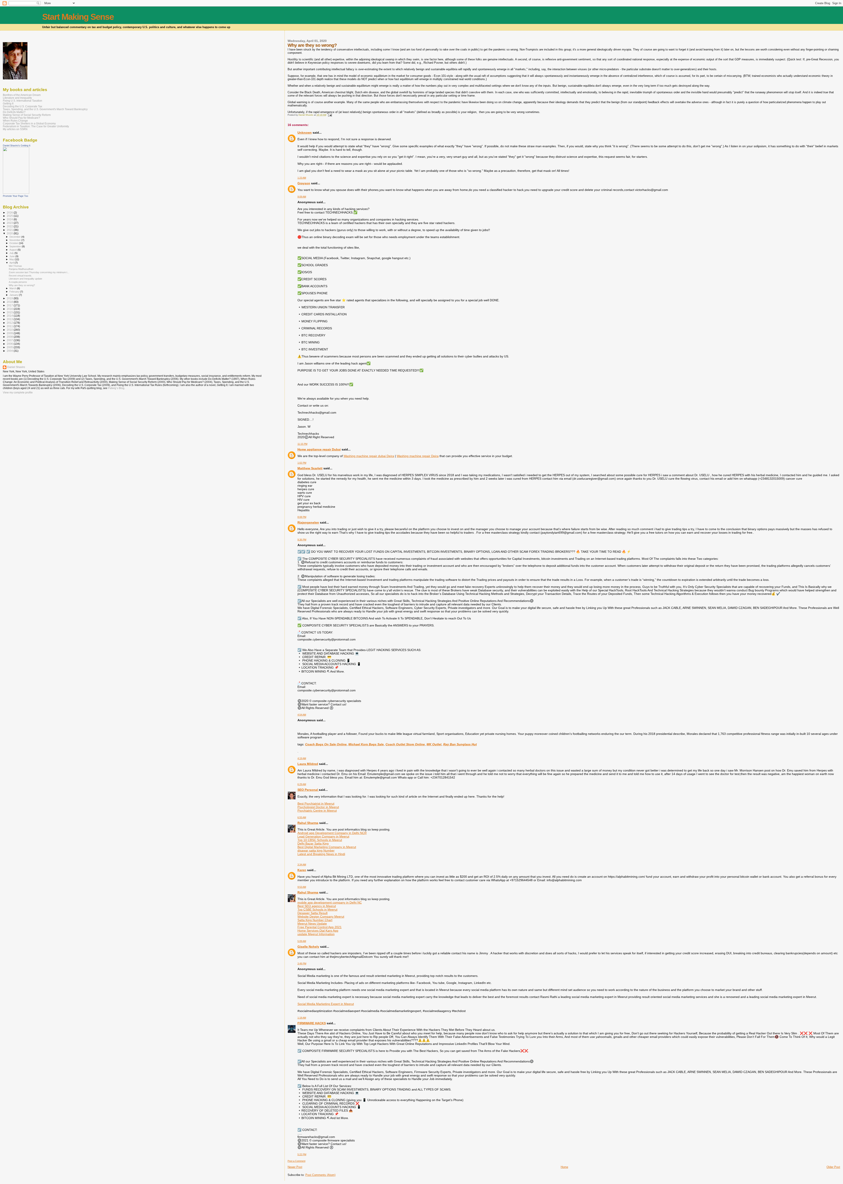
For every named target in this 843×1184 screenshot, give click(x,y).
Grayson (303, 183)
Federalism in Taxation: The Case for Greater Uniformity (36, 126)
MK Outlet (434, 744)
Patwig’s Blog (116, 388)
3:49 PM (301, 963)
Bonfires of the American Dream (22, 94)
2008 (10, 336)
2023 (10, 222)
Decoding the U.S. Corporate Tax (22, 106)
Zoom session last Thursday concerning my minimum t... (39, 272)
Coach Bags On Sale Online (326, 744)
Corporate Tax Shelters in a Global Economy (29, 123)
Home (564, 1167)
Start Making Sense (78, 17)
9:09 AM (301, 196)
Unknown (304, 132)
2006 (10, 343)
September (15, 246)
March (13, 288)
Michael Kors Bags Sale (366, 744)
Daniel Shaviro (16, 367)
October (14, 243)
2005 (10, 347)
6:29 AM (301, 784)
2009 (10, 333)
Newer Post (295, 1167)
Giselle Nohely (308, 946)
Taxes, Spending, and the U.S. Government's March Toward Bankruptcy (45, 109)
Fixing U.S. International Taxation (22, 100)
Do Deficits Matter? (14, 112)
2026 (10, 212)
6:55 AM (301, 817)
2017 (10, 305)
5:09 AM (301, 941)
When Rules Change (15, 120)
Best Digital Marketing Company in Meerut (326, 847)
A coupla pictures (18, 282)
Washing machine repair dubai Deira (369, 456)
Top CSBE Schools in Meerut (317, 909)
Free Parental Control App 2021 (319, 927)
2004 (10, 350)
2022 (10, 226)
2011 (10, 326)
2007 (10, 340)
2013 (10, 319)
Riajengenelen (308, 522)
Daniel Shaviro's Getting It (16, 145)
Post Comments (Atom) (320, 1175)
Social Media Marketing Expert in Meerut (325, 1004)
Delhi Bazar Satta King (313, 843)
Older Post (833, 1167)
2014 (10, 315)
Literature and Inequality (17, 97)
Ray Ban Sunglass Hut (460, 744)
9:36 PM (301, 539)
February (14, 291)
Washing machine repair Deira (418, 456)
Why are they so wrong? (22, 285)
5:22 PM (301, 1154)
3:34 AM (301, 864)
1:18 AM (301, 1017)
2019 (10, 298)
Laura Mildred (307, 764)
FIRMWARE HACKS (311, 1023)
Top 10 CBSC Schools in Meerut (319, 840)
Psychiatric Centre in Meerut (317, 810)
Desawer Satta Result (312, 913)
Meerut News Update (312, 923)
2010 (10, 329)
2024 (10, 219)
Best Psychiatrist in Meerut (315, 803)
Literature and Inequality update (25, 278)
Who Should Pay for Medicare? (21, 117)
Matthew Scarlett (309, 468)
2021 (10, 229)
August (13, 249)
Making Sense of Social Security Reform (27, 114)
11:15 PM (302, 444)
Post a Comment (296, 1161)
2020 (10, 233)
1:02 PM (301, 462)
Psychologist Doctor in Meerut (318, 807)
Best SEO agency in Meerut (316, 906)
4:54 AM (301, 714)
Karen (301, 870)
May (12, 259)
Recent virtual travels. (20, 275)
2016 (10, 308)
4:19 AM (301, 758)
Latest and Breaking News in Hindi (321, 854)
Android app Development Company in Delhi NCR (332, 833)
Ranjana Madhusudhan (21, 269)
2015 (10, 312)
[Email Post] (330, 115)
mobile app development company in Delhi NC (329, 902)
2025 (10, 215)
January (14, 295)
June (12, 256)
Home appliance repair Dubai (319, 449)
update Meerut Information (316, 934)
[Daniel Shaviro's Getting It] (16, 192)
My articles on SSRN (15, 129)
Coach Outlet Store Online (405, 744)
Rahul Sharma (307, 823)
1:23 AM (301, 177)
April (12, 262)
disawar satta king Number (316, 850)
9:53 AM (301, 887)
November (15, 240)
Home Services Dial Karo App (317, 930)
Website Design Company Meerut (320, 916)
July (11, 253)
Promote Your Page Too (15, 196)
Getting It (8, 103)
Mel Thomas (15, 266)
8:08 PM (301, 517)
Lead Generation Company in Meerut (323, 836)
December (15, 236)
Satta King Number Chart (314, 920)
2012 (10, 322)
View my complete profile (18, 392)
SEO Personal (308, 789)
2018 (10, 301)
